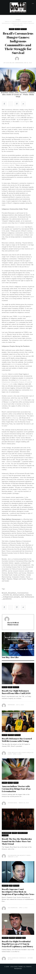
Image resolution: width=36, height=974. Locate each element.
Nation (4, 687)
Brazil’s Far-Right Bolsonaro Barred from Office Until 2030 (16, 692)
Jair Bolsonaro (27, 597)
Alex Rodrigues (13, 907)
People (16, 782)
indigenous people (11, 597)
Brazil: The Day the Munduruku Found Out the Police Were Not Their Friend (17, 841)
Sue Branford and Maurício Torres (19, 855)
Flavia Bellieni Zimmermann (14, 63)
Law (11, 885)
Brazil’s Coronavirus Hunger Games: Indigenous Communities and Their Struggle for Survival (18, 23)
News (10, 687)
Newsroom (11, 705)
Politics (23, 29)
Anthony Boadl (12, 803)
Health (17, 29)
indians (28, 595)
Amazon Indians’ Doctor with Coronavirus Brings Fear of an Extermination (16, 789)
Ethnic (18, 20)
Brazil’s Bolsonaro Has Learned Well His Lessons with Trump (17, 739)
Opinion (10, 735)
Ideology (5, 885)
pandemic (7, 599)
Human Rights (22, 833)
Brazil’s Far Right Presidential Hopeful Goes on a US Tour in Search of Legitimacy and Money (17, 944)
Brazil (4, 593)
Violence (5, 835)
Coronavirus (22, 593)
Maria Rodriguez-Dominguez (17, 958)
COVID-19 (7, 595)
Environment (6, 833)
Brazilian (12, 593)
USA (24, 938)
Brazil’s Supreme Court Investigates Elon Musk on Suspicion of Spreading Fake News (18, 892)
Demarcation (18, 595)
